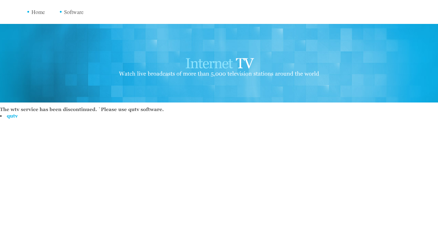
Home (38, 11)
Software (73, 11)
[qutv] (12, 115)
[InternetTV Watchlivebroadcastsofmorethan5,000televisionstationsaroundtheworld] (219, 64)
